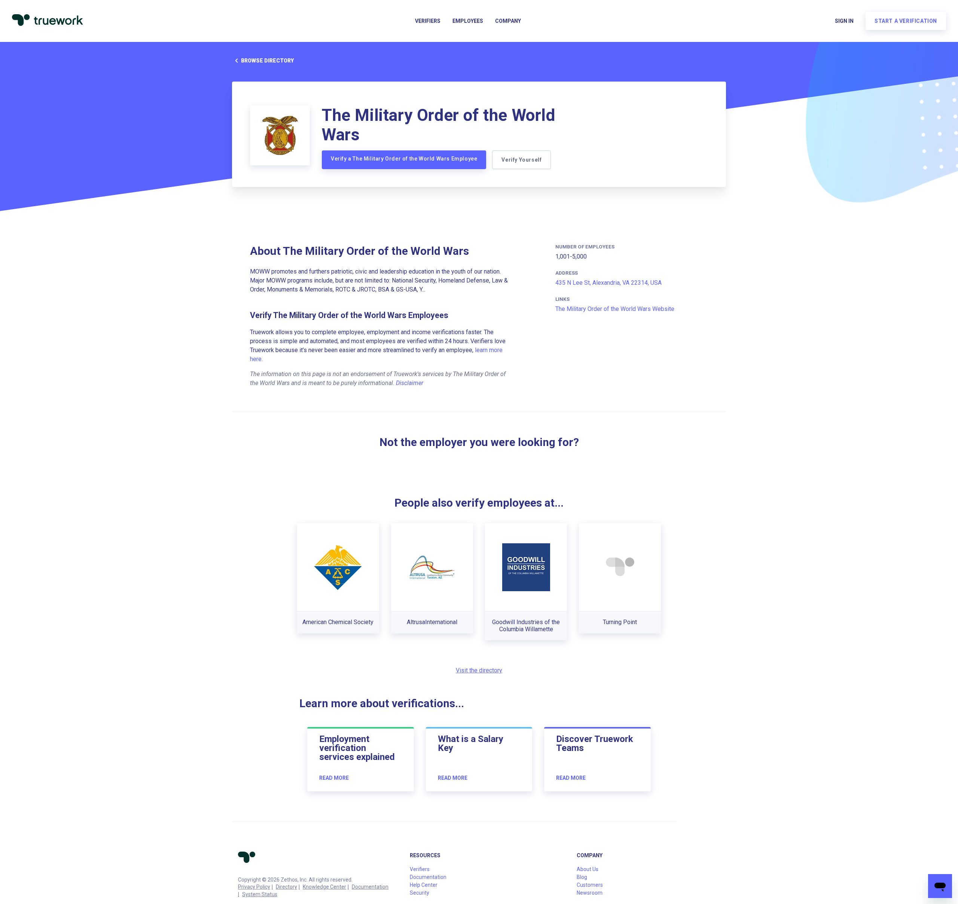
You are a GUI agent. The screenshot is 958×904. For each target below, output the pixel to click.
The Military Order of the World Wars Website (614, 308)
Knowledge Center (324, 887)
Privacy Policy (254, 887)
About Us (587, 869)
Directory (286, 887)
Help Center (423, 885)
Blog (582, 877)
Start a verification (906, 21)
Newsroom (589, 893)
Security (419, 893)
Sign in (844, 21)
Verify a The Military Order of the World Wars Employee (404, 159)
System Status (259, 894)
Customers (590, 885)
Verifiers (427, 21)
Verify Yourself (521, 160)
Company (508, 21)
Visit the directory (479, 670)
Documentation (370, 887)
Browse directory (267, 61)
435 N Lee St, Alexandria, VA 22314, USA (608, 282)
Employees (467, 21)
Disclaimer (409, 383)
